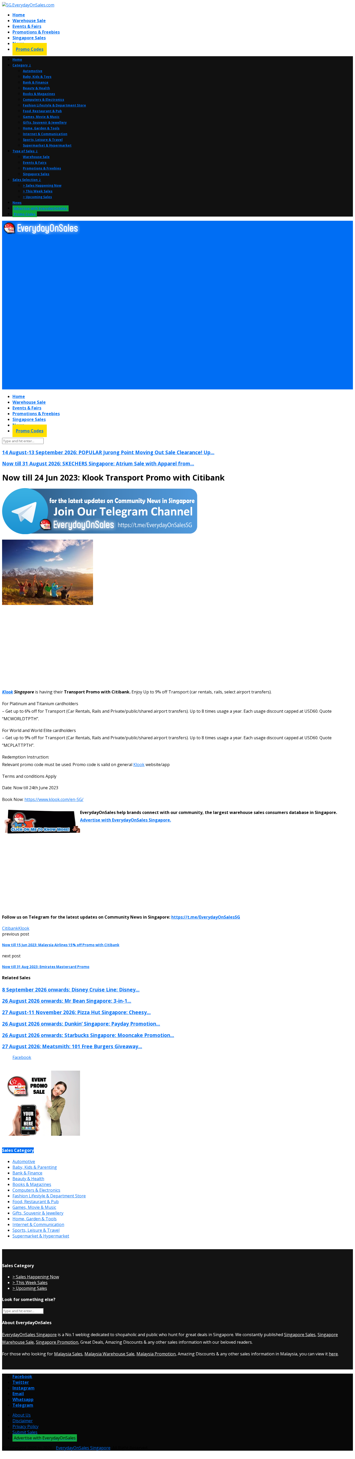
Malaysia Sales (68, 1354)
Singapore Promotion (57, 1342)
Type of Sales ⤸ (25, 151)
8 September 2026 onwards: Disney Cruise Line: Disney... (71, 989)
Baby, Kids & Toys (37, 76)
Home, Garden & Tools (41, 128)
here (333, 1354)
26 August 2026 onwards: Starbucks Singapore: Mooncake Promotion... (88, 1035)
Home (18, 15)
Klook (7, 692)
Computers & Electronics (43, 99)
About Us (21, 1415)
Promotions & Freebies (36, 32)
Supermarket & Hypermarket (47, 145)
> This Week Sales (37, 191)
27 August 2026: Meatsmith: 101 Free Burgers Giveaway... (72, 1046)
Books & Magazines (39, 94)
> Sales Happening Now (42, 185)
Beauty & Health (36, 88)
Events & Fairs (26, 26)
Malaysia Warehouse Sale (109, 1354)
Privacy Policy (25, 1426)
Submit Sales (24, 1432)
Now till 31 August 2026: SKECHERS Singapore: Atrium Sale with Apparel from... (98, 463)
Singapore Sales (29, 38)
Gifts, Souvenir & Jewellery (45, 122)
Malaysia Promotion (156, 1354)
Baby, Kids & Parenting (34, 1167)
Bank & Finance (35, 82)
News (17, 202)
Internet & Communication (45, 134)
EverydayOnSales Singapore (29, 1334)
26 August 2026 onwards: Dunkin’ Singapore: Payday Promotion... (81, 1023)
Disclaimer (22, 1421)
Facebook (21, 1057)
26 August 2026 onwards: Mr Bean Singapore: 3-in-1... (66, 1000)
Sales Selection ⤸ (26, 180)
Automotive (32, 71)
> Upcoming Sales (37, 197)
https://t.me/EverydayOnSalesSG (205, 917)
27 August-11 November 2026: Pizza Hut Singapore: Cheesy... (76, 1012)
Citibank (10, 928)
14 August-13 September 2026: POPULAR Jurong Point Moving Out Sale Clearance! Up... (108, 452)
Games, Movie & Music (41, 117)
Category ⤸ (21, 65)
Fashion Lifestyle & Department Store (54, 105)
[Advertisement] (158, 274)
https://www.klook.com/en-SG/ (53, 799)
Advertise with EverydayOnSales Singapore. (125, 820)
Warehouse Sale (29, 20)
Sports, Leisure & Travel (43, 139)
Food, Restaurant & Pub (42, 111)
